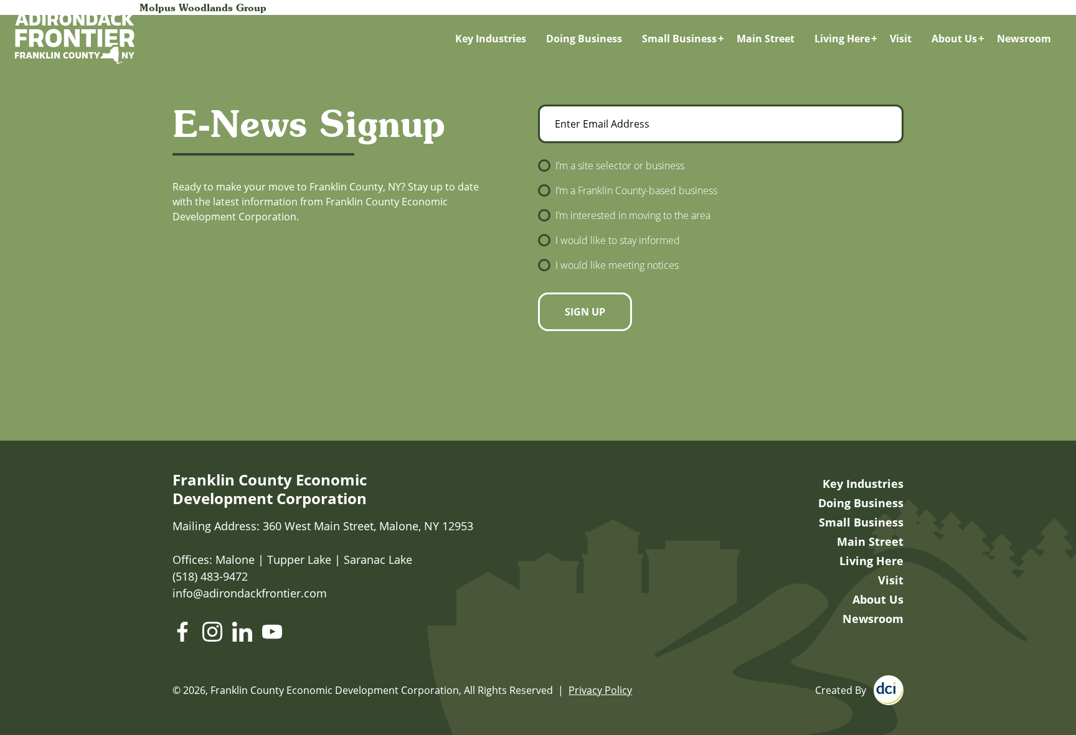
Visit (901, 38)
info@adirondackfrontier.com (249, 593)
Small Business (679, 38)
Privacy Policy (600, 690)
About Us (954, 38)
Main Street (766, 38)
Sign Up (585, 312)
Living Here (842, 38)
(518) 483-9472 (210, 576)
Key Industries (490, 38)
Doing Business (584, 38)
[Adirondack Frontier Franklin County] (74, 38)
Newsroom (1024, 38)
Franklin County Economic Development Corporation (269, 489)
